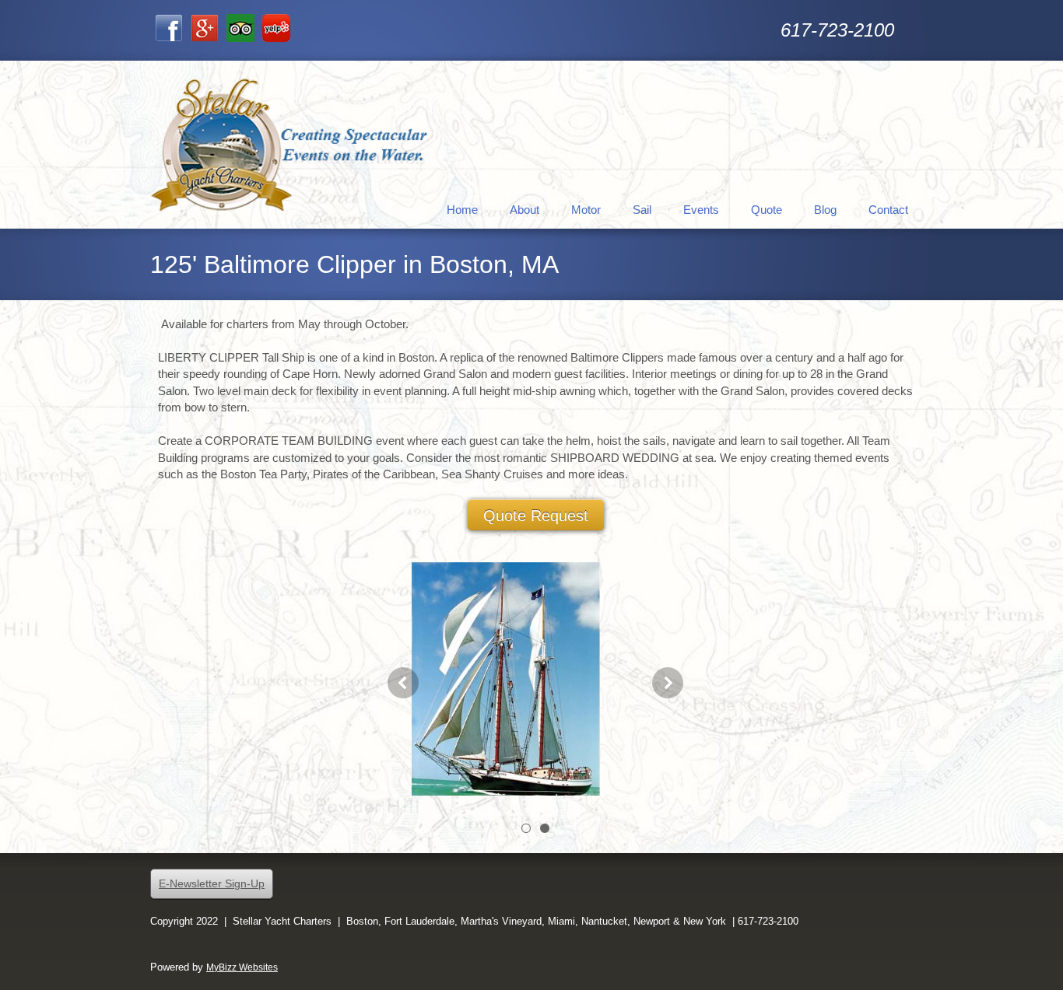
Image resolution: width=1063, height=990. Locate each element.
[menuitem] (462, 208)
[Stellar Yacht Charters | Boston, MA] (290, 144)
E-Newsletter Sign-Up (212, 883)
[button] (535, 682)
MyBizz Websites (242, 967)
